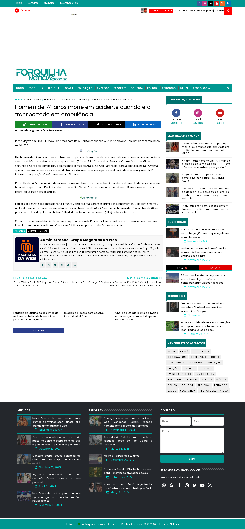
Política (137, 88)
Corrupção (199, 357)
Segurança (188, 390)
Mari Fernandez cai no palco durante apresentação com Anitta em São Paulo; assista (56, 496)
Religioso (169, 88)
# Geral (44, 230)
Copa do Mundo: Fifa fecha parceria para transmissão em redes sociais (128, 471)
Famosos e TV (205, 374)
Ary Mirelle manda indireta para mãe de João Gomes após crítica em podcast (56, 478)
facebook (39, 330)
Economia (196, 362)
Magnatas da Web (95, 524)
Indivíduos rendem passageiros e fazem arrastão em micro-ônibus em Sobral (205, 209)
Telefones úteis (69, 3)
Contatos (33, 3)
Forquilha (35, 88)
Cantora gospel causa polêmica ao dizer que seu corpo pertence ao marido (56, 459)
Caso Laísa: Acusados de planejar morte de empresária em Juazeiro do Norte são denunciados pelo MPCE (206, 148)
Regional (54, 88)
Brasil (172, 351)
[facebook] (199, 3)
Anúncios (49, 3)
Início (19, 3)
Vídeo (224, 390)
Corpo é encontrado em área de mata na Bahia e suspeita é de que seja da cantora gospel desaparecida (56, 440)
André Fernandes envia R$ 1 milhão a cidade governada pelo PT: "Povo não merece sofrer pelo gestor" (206, 164)
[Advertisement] (122, 39)
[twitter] (210, 3)
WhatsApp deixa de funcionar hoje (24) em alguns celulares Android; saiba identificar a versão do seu (205, 326)
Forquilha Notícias (169, 524)
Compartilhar (38, 124)
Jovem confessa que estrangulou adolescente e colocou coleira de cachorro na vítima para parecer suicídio (205, 193)
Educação (85, 88)
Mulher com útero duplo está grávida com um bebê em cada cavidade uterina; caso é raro (204, 252)
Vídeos (20, 96)
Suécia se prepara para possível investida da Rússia (84, 314)
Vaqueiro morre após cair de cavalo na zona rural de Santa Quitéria (203, 178)
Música (221, 379)
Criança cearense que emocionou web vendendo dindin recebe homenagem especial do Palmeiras (128, 421)
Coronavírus (177, 357)
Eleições (174, 368)
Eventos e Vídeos (180, 374)
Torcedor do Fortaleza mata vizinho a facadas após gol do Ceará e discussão (128, 440)
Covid (215, 357)
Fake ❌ (183, 267)
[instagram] (205, 3)
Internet (192, 379)
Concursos (201, 351)
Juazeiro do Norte (151, 10)
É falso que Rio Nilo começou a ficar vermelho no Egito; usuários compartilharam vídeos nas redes (203, 278)
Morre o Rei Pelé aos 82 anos (121, 455)
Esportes (120, 88)
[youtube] (216, 3)
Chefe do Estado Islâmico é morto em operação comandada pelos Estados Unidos (136, 316)
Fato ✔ (215, 267)
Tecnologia (201, 88)
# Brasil (32, 230)
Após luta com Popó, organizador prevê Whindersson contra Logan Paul (128, 486)
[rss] (222, 3)
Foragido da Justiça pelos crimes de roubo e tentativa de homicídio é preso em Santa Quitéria (36, 316)
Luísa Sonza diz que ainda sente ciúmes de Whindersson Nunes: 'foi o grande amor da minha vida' (56, 421)
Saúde (184, 88)
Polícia (152, 88)
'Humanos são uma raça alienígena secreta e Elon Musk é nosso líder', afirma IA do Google (203, 307)
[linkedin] (228, 3)
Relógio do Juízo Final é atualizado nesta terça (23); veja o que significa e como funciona (205, 233)
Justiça (207, 379)
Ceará (69, 88)
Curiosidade (176, 362)
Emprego (103, 88)
